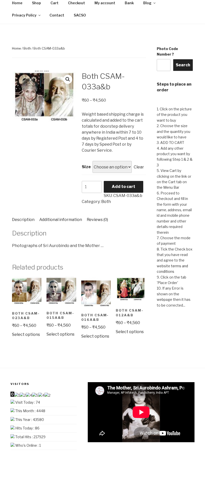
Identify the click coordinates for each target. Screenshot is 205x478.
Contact (57, 15)
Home (16, 48)
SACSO (80, 15)
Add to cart (123, 186)
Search (183, 65)
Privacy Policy (24, 15)
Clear (139, 167)
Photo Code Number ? (167, 51)
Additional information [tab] (60, 219)
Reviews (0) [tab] (97, 219)
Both (27, 48)
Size (86, 166)
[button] (67, 79)
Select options (26, 334)
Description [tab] (23, 219)
